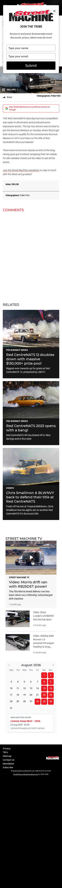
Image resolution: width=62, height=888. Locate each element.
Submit (31, 65)
